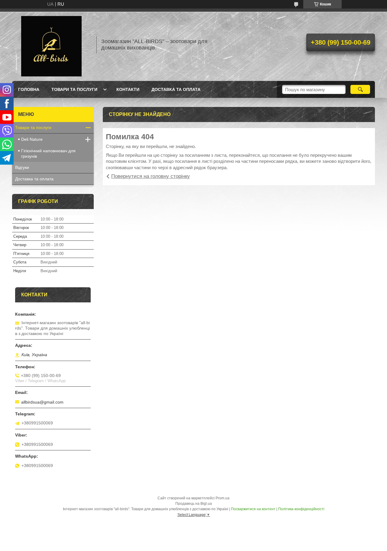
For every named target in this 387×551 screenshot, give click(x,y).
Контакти (127, 89)
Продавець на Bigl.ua (193, 503)
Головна (28, 89)
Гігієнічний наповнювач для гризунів (48, 153)
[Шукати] (360, 89)
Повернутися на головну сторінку (150, 176)
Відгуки (22, 167)
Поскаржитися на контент (253, 509)
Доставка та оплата (175, 89)
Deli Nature (32, 139)
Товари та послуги (74, 89)
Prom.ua (222, 498)
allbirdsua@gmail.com (42, 402)
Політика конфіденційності (301, 509)
